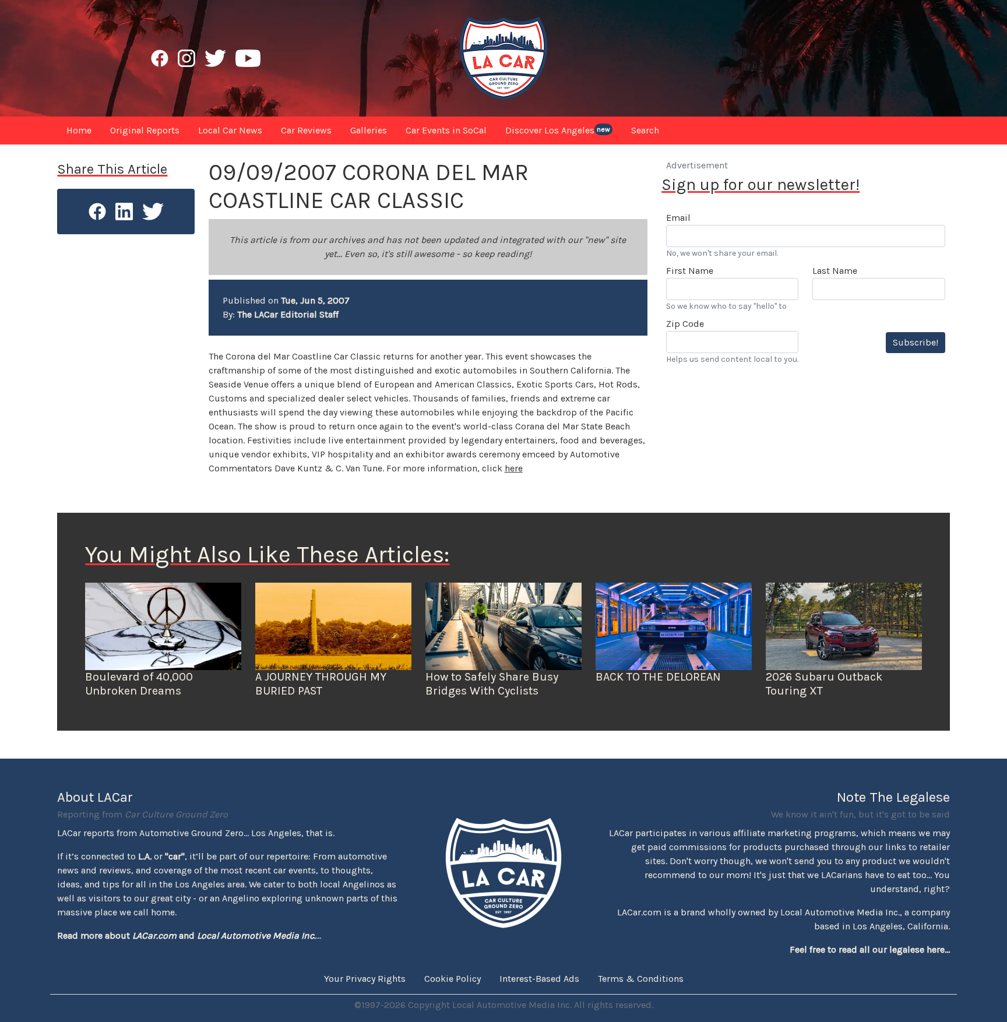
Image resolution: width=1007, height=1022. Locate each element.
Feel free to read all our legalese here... (870, 949)
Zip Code (685, 323)
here (514, 468)
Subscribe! (915, 342)
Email (678, 217)
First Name (689, 270)
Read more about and (186, 935)
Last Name (834, 270)
